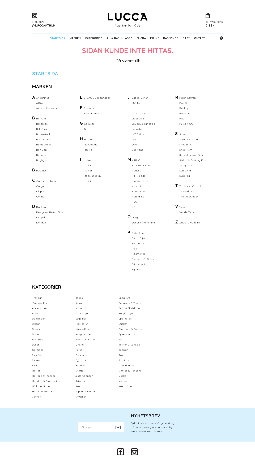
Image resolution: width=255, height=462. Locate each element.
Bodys (36, 329)
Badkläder (38, 318)
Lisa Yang (137, 149)
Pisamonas (138, 253)
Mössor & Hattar (85, 339)
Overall (79, 344)
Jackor (36, 396)
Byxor (35, 344)
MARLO (136, 160)
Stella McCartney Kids (193, 160)
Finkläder (37, 355)
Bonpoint (42, 155)
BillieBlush (42, 129)
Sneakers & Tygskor (131, 303)
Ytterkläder (125, 386)
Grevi (87, 129)
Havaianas (90, 144)
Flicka (141, 38)
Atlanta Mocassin (47, 108)
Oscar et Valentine (143, 222)
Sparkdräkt (126, 318)
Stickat (123, 323)
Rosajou (184, 113)
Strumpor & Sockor (130, 329)
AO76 (39, 103)
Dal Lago (42, 207)
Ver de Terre (186, 212)
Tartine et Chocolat (191, 186)
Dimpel (40, 217)
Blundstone (43, 139)
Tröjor (122, 355)
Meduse (136, 170)
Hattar (36, 370)
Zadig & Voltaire (189, 222)
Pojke (154, 38)
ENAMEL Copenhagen (97, 97)
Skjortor (80, 381)
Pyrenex (137, 269)
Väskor (123, 375)
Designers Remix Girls (49, 212)
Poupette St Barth (143, 259)
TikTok (123, 339)
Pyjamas (80, 360)
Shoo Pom (185, 149)
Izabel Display (92, 175)
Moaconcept (139, 191)
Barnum (41, 118)
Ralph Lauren (187, 97)
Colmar (40, 196)
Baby (186, 38)
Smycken (81, 396)
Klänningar (82, 313)
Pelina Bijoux (140, 238)
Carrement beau (46, 181)
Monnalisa (138, 196)
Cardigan (38, 349)
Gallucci (89, 123)
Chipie (40, 191)
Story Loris (186, 165)
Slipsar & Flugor (85, 391)
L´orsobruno (139, 113)
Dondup (41, 222)
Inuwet (88, 170)
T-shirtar (124, 360)
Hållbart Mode (41, 386)
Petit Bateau (139, 243)
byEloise (41, 170)
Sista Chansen (84, 375)
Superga (184, 175)
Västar (123, 381)
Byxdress (37, 339)
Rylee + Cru (186, 123)
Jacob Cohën (140, 97)
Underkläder (126, 365)
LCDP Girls (138, 134)
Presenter (81, 355)
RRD (182, 118)
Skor (78, 386)
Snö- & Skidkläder (130, 308)
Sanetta (184, 134)
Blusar (36, 323)
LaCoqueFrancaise (143, 123)
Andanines (42, 97)
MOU (135, 201)
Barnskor (170, 38)
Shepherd (185, 144)
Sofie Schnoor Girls (191, 155)
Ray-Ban (184, 103)
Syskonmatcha (128, 334)
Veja (182, 207)
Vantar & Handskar (131, 370)
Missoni (136, 186)
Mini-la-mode (140, 181)
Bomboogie (43, 144)
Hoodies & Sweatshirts (46, 381)
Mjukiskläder (83, 329)
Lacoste (137, 129)
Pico (134, 248)
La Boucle (138, 118)
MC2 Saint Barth (142, 165)
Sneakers (124, 297)
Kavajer (80, 303)
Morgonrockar (84, 334)
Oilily (135, 217)
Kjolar (79, 308)
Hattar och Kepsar (43, 375)
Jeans (79, 297)
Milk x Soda (139, 175)
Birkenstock (43, 134)
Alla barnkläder (119, 38)
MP (133, 207)
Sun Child (185, 170)
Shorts (79, 370)
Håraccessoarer (42, 391)
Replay (183, 108)
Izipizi (87, 181)
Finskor (36, 360)
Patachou (138, 233)
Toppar (123, 349)
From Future (91, 113)
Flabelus (89, 108)
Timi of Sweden (188, 196)
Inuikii (87, 165)
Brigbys (41, 160)
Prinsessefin (139, 264)
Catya (40, 186)
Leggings (81, 318)
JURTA (136, 103)
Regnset (80, 365)
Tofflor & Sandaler (130, 344)
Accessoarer (40, 308)
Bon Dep (41, 149)
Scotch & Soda (188, 139)
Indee (87, 160)
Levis (135, 144)
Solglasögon (126, 313)
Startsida (57, 38)
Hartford (89, 139)
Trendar (37, 297)
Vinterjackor (39, 303)
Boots (35, 334)
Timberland (186, 191)
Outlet (199, 38)
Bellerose (42, 123)
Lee (134, 139)
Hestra (88, 149)
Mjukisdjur (81, 323)
